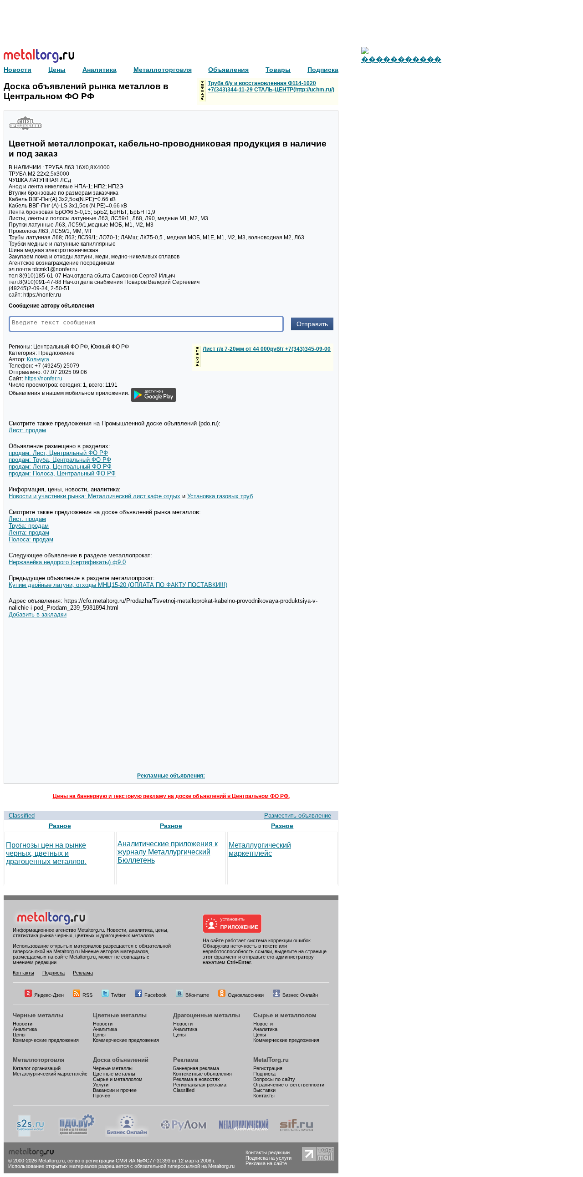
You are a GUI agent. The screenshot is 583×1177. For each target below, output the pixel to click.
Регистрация (267, 1068)
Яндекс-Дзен (49, 995)
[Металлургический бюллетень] (243, 1135)
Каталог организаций (37, 1068)
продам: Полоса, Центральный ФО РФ (62, 473)
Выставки (264, 1090)
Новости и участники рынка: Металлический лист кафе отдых (94, 496)
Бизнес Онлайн (300, 995)
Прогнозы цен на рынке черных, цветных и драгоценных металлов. (46, 853)
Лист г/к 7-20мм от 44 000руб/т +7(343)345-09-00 (267, 349)
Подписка (53, 972)
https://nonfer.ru (43, 378)
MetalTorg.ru (271, 1059)
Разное (60, 825)
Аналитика (25, 1029)
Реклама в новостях (196, 1079)
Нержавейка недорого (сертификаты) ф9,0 (67, 562)
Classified (22, 815)
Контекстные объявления (202, 1073)
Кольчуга (38, 359)
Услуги (100, 1084)
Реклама (83, 972)
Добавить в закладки (37, 614)
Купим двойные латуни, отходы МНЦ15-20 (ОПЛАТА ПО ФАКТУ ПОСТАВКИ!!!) (118, 584)
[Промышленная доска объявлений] (77, 1135)
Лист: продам (27, 430)
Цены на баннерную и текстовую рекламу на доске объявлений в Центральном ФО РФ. (171, 796)
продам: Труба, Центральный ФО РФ (60, 459)
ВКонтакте (197, 995)
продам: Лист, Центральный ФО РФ (58, 453)
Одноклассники (246, 995)
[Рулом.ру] (183, 1135)
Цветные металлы (120, 1015)
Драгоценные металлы (206, 1015)
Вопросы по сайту (274, 1079)
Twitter (118, 995)
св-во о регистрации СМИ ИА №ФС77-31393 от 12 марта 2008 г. (141, 1160)
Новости (22, 1023)
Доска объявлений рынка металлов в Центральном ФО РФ (86, 91)
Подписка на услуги (268, 1158)
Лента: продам (29, 532)
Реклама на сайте (266, 1163)
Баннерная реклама (196, 1068)
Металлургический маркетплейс (260, 849)
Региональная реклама (199, 1084)
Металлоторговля (39, 1059)
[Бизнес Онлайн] (127, 1135)
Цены (19, 1034)
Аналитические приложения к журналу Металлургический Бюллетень (168, 852)
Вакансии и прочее (115, 1090)
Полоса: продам (31, 539)
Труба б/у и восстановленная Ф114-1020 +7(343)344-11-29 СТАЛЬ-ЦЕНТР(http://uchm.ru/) (271, 86)
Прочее (101, 1095)
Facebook (155, 995)
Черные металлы (38, 1015)
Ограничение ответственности (288, 1084)
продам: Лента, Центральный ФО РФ (60, 466)
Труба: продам (29, 525)
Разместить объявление (297, 815)
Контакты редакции (267, 1152)
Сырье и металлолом (285, 1015)
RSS (87, 995)
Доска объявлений (120, 1059)
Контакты (23, 972)
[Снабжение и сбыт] (31, 1135)
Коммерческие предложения (46, 1040)
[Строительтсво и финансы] (296, 1135)
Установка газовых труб (220, 496)
